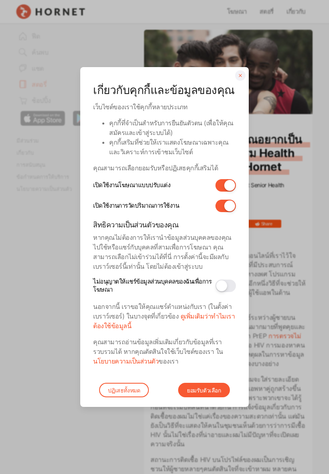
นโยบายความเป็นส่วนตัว (125, 361)
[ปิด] (240, 75)
